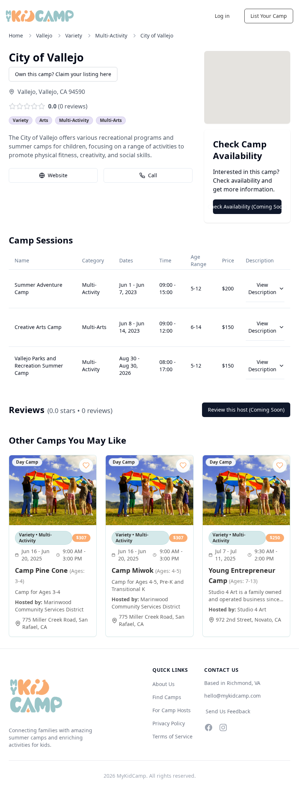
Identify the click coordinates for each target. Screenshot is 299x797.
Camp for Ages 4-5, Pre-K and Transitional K (148, 585)
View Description (262, 288)
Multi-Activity (111, 35)
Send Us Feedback (228, 711)
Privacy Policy (168, 723)
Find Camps (166, 697)
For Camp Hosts (171, 710)
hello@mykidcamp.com (232, 695)
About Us (163, 684)
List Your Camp (269, 15)
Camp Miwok (146, 570)
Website (57, 175)
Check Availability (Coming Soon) (247, 206)
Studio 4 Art (251, 609)
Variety (73, 35)
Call (152, 175)
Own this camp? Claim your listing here (63, 74)
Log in (222, 15)
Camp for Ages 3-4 (37, 591)
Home (16, 35)
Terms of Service (172, 736)
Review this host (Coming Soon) (246, 409)
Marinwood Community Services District (49, 606)
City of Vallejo (156, 35)
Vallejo (44, 35)
